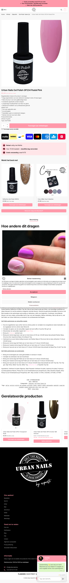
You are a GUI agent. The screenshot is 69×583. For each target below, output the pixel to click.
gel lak (17, 385)
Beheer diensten (7, 289)
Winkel (8, 14)
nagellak (21, 387)
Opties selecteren (47, 441)
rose (43, 387)
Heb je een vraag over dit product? (34, 210)
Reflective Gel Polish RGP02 (11, 199)
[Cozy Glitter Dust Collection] (52, 180)
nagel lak (61, 385)
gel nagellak (23, 385)
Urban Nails (35, 389)
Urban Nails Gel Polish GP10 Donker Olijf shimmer (45, 432)
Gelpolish (14, 14)
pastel (26, 387)
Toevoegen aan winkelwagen (38, 126)
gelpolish (56, 385)
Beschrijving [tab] (34, 219)
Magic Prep (29, 331)
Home (3, 14)
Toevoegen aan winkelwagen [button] (17, 204)
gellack (40, 385)
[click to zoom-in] (34, 53)
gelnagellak (49, 385)
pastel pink (32, 387)
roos (39, 387)
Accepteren (34, 292)
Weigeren (34, 297)
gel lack (12, 385)
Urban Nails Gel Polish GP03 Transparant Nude (15, 432)
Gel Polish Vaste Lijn (24, 14)
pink (36, 387)
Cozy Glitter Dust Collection (45, 199)
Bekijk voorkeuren (34, 302)
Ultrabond (12, 333)
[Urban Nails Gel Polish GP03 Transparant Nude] (16, 414)
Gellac (35, 385)
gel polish (30, 385)
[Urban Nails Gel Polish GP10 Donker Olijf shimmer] (46, 414)
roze (46, 387)
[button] (65, 278)
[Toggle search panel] (61, 9)
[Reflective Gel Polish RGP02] (17, 180)
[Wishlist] (31, 166)
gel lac (7, 385)
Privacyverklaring (33, 305)
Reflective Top (33, 365)
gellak (44, 385)
